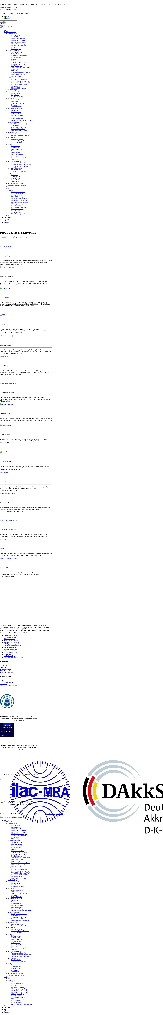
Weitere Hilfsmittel (16, 107)
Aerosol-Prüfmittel (16, 52)
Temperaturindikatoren (14, 161)
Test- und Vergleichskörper (19, 62)
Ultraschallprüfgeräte (17, 96)
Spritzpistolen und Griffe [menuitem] (18, 917)
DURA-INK (15, 180)
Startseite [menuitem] (6, 820)
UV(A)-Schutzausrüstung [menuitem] (19, 914)
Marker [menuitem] (10, 963)
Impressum (3, 684)
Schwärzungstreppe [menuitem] (17, 907)
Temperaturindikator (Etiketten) (20, 166)
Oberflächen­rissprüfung (18, 192)
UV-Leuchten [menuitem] (12, 868)
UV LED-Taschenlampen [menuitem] (19, 869)
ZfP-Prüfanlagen (12, 90)
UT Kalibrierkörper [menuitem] (17, 1002)
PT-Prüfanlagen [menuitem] (16, 839)
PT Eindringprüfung (17, 193)
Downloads (7, 217)
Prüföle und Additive (17, 61)
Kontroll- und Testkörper (18, 45)
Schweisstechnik (12, 132)
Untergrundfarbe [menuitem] (16, 847)
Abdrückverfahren (16, 142)
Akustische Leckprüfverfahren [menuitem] (20, 931)
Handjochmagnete (16, 66)
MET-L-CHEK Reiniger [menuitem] (18, 832)
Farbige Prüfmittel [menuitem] (16, 844)
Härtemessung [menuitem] (15, 937)
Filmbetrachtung (16, 113)
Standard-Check (16, 37)
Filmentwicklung (16, 112)
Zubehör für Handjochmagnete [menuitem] (20, 857)
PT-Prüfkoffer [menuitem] (15, 837)
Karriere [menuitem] (6, 1006)
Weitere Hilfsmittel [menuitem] (16, 897)
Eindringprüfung (12, 33)
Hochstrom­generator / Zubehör (20, 72)
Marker (10, 173)
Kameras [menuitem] (14, 895)
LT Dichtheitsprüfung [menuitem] (17, 999)
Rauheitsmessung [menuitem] (16, 939)
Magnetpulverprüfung (14, 50)
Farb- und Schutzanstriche (15, 168)
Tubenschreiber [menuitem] (15, 966)
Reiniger (13, 59)
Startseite (6, 30)
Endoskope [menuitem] (14, 892)
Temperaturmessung (17, 151)
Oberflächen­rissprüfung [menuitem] (18, 982)
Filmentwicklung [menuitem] (16, 902)
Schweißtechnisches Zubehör (20, 135)
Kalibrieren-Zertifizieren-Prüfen (17, 185)
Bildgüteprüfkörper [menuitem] (17, 905)
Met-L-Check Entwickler (18, 40)
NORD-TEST (15, 35)
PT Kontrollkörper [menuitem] (16, 985)
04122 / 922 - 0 (6, 671)
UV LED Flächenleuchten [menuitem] (19, 875)
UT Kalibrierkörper (17, 212)
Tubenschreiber (15, 176)
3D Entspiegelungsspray (18, 207)
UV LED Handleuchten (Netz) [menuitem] (20, 873)
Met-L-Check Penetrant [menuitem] (18, 829)
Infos (9, 188)
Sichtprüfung (11, 98)
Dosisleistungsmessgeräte (18, 158)
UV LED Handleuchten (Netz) (20, 83)
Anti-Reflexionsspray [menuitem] (17, 890)
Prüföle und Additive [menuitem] (17, 851)
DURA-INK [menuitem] (15, 970)
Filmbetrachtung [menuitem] (16, 903)
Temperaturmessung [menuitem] (17, 941)
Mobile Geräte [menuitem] (15, 861)
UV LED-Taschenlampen (19, 79)
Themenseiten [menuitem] (12, 980)
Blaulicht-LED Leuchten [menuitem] (18, 878)
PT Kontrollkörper (16, 195)
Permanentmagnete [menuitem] (17, 859)
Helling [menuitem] (6, 977)
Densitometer (15, 156)
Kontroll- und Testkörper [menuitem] (18, 835)
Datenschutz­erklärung (6, 682)
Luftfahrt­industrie (16, 86)
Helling (6, 187)
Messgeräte (11, 144)
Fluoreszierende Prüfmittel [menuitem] (19, 846)
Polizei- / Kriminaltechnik (15, 183)
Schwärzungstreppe (17, 117)
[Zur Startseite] (2, 25)
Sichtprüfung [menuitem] (11, 888)
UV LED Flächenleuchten (19, 84)
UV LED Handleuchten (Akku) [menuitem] (20, 871)
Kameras (14, 105)
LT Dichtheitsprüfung (17, 209)
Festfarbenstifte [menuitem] (15, 968)
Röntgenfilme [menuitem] (15, 900)
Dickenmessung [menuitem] (16, 936)
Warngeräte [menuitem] (14, 949)
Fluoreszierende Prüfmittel (19, 55)
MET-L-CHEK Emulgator (19, 44)
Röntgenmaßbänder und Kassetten (21, 120)
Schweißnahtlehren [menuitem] (17, 924)
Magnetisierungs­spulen (18, 74)
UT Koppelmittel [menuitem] (16, 1000)
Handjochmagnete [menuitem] (16, 856)
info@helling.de (6, 672)
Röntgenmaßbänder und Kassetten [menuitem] (21, 910)
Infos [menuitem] (9, 978)
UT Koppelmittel (16, 210)
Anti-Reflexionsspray (17, 100)
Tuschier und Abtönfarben (19, 171)
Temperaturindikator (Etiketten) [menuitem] (20, 956)
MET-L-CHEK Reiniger (18, 42)
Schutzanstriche (16, 170)
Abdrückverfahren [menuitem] (16, 932)
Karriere (6, 215)
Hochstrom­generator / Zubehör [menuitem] (20, 863)
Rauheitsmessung (16, 149)
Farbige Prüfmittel (16, 54)
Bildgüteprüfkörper (17, 115)
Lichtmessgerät (15, 152)
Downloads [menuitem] (7, 1007)
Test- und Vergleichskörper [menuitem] (19, 852)
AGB (1, 680)
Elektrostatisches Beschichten (20, 130)
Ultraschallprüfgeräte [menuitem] (17, 886)
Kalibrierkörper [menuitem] (15, 883)
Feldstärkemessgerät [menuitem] (17, 944)
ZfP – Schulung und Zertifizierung (21, 214)
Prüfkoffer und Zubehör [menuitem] (18, 854)
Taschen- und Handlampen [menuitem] (19, 893)
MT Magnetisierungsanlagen (19, 202)
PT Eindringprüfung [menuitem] (17, 983)
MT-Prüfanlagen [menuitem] (16, 866)
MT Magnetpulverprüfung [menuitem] (19, 989)
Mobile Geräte (15, 71)
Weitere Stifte (15, 181)
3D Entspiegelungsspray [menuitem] (18, 997)
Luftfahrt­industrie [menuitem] (16, 876)
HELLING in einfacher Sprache (9, 685)
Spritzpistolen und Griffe (18, 127)
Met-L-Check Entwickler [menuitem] (18, 830)
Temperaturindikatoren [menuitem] (14, 951)
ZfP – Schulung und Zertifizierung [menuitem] (21, 1004)
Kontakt (6, 219)
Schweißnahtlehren (17, 134)
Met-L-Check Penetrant (18, 38)
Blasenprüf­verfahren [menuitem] (17, 929)
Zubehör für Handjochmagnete (20, 67)
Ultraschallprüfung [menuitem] (13, 881)
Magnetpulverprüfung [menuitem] (14, 840)
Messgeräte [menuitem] (11, 934)
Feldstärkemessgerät (17, 154)
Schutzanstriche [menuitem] (16, 960)
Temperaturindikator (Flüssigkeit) (21, 164)
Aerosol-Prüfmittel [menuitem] (16, 842)
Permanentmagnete (17, 69)
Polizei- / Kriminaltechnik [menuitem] (15, 973)
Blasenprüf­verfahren (17, 139)
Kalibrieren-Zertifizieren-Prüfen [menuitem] (17, 975)
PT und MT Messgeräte (18, 197)
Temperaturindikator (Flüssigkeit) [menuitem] (21, 955)
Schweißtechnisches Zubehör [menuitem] (20, 926)
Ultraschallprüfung (13, 91)
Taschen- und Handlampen (19, 103)
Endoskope (14, 101)
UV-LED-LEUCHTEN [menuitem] (18, 995)
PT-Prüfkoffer (15, 47)
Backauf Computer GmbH (55, 814)
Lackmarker (14, 175)
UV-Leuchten (12, 78)
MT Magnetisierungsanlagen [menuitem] (19, 992)
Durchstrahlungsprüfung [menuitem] (15, 898)
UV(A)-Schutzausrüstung (19, 124)
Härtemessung (15, 147)
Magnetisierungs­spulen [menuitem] (18, 864)
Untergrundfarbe (16, 57)
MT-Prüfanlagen (16, 76)
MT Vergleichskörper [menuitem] (17, 994)
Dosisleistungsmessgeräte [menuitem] (18, 948)
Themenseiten (12, 190)
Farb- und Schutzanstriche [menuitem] (15, 958)
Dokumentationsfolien (18, 129)
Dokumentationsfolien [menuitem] (18, 919)
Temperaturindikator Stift (18, 163)
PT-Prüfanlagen (16, 49)
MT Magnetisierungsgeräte (19, 200)
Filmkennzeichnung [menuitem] (17, 909)
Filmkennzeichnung (17, 118)
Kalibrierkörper (15, 93)
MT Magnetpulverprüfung (19, 198)
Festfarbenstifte (15, 178)
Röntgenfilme (15, 110)
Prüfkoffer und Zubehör (18, 64)
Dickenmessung (16, 146)
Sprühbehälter (15, 125)
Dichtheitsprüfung (13, 137)
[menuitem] (7, 1011)
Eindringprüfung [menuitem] (12, 823)
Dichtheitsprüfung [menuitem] (13, 927)
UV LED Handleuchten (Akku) (20, 81)
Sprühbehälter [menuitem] (15, 915)
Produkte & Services (10, 32)
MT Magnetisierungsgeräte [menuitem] (19, 990)
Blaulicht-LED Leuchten (18, 88)
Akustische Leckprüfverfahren (20, 141)
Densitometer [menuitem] (15, 946)
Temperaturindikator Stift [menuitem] (18, 953)
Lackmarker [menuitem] (14, 965)
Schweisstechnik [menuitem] (12, 922)
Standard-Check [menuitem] (16, 827)
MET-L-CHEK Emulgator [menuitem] (19, 834)
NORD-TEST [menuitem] (15, 825)
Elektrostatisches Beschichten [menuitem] (20, 920)
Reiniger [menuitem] (13, 849)
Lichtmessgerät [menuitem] (15, 943)
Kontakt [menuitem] (6, 1009)
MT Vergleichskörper (17, 204)
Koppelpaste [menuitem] (15, 885)
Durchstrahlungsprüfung (15, 108)
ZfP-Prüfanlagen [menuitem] (12, 880)
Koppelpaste (15, 95)
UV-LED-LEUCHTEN (18, 205)
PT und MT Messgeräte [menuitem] (18, 987)
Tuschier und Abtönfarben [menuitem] (19, 961)
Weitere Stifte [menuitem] (15, 972)
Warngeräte (14, 159)
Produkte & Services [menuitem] (10, 822)
